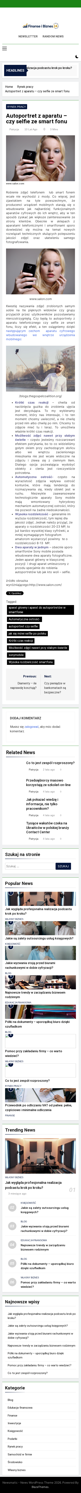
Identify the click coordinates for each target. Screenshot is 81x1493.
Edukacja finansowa (18, 1002)
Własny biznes (14, 919)
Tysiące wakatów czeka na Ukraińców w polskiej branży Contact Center (47, 827)
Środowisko (15, 1462)
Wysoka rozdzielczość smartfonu (31, 662)
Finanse (10, 1115)
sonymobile (16, 655)
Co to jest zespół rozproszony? (50, 763)
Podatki (12, 1439)
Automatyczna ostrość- (24, 619)
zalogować (31, 727)
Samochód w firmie (20, 1454)
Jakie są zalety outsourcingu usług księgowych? (39, 938)
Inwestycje (14, 1423)
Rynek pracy (16, 106)
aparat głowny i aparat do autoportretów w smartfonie (37, 610)
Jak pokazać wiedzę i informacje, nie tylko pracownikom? (42, 804)
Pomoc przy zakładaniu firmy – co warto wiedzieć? (39, 1365)
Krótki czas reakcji (21, 640)
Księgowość (13, 944)
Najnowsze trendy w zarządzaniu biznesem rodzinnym (41, 1345)
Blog (8, 973)
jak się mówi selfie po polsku (27, 633)
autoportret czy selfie (23, 626)
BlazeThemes (40, 1486)
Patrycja (14, 129)
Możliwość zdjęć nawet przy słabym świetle (38, 648)
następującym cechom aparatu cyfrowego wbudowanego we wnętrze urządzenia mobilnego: (40, 335)
